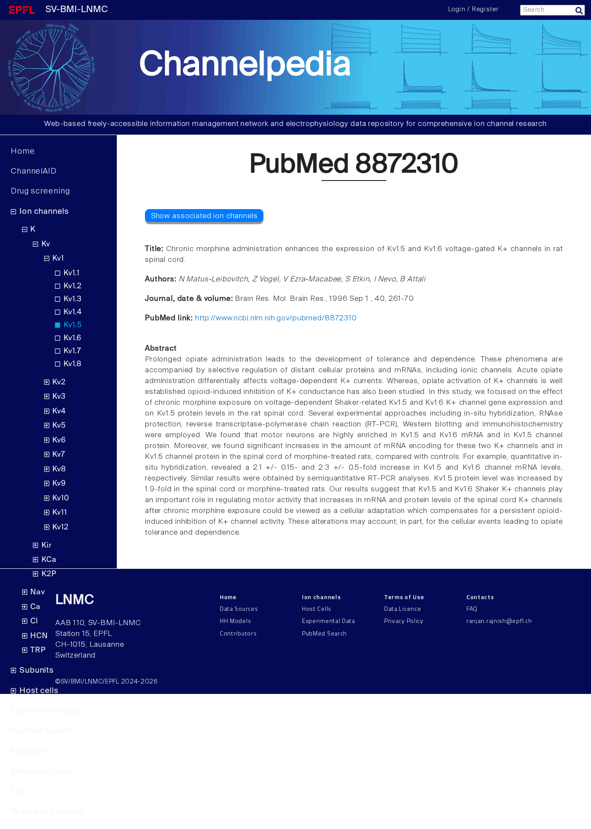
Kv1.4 (73, 312)
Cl (34, 621)
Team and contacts (47, 812)
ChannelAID (34, 171)
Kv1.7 (72, 351)
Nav (37, 592)
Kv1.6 (72, 338)
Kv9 (59, 483)
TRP (38, 650)
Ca (35, 607)
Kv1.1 (72, 273)
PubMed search (41, 731)
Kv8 (59, 469)
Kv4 (59, 411)
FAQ (19, 791)
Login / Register (473, 9)
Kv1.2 (73, 286)
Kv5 (59, 425)
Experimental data (46, 711)
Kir (47, 545)
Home (23, 151)
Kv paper (28, 751)
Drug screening (40, 191)
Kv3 (59, 396)
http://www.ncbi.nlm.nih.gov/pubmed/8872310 (276, 318)
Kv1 (58, 258)
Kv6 (59, 440)
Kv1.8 (73, 364)
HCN (39, 636)
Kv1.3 (73, 299)
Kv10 (60, 498)
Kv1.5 (73, 325)
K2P (49, 574)
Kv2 (59, 382)
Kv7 (58, 454)
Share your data (41, 771)
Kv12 (60, 527)
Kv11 (59, 512)
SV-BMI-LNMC (76, 9)
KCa (49, 560)
